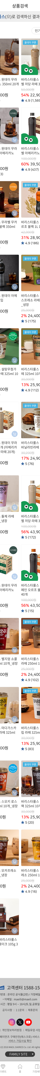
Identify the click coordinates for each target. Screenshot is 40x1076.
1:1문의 (20, 1010)
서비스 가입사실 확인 (20, 1040)
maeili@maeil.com (25, 999)
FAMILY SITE (18, 1054)
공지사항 (7, 1010)
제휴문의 (33, 1010)
